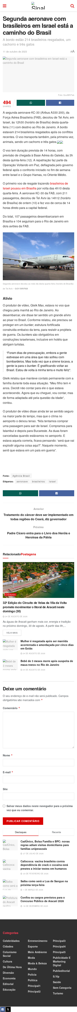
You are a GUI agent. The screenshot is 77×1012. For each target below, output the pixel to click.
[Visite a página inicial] (38, 5)
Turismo (58, 993)
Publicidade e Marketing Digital (61, 961)
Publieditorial (61, 971)
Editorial (8, 984)
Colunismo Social (10, 954)
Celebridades (11, 941)
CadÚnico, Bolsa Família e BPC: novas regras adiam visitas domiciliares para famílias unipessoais (45, 845)
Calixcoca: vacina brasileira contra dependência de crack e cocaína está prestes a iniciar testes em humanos (44, 864)
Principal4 (59, 946)
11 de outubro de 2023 (15, 51)
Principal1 (34, 986)
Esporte (33, 946)
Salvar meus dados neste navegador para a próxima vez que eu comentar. (40, 808)
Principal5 (59, 952)
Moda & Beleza (37, 963)
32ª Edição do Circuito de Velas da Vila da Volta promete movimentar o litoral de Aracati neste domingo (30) (35, 607)
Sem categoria (62, 987)
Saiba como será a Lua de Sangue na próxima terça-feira (44, 883)
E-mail (8, 772)
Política (32, 980)
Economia (9, 978)
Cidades (10, 594)
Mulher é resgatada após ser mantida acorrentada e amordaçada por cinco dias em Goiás (47, 644)
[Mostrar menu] (4, 5)
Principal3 (59, 941)
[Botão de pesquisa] (72, 5)
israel (52, 481)
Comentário (11, 708)
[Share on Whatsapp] (31, 103)
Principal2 (34, 991)
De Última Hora (12, 967)
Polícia (32, 974)
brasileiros (38, 481)
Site (5, 789)
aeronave (22, 481)
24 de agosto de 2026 (15, 616)
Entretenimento (37, 941)
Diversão (8, 972)
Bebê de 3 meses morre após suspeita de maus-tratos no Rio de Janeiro (47, 663)
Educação (9, 989)
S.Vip (56, 976)
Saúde (57, 982)
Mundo (32, 969)
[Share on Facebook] (60, 103)
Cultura (7, 961)
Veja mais (13, 632)
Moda (31, 957)
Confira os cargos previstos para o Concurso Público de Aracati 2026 (43, 899)
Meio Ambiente (37, 952)
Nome (8, 755)
